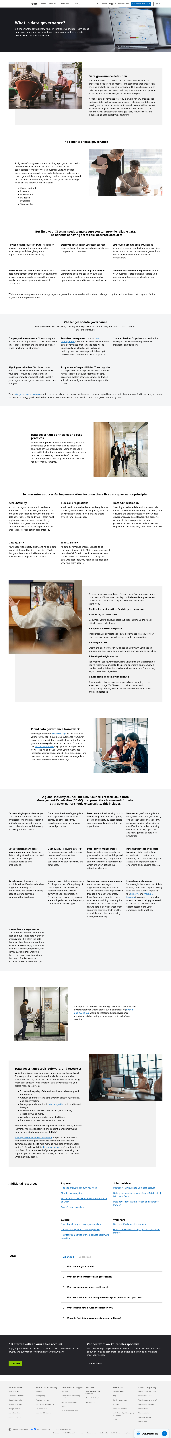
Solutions (65, 3)
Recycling (127, 1433)
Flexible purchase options (45, 1404)
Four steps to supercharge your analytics (81, 1224)
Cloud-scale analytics (71, 1193)
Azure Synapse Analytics (73, 1207)
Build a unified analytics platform (130, 1224)
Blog (114, 1396)
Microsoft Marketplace (93, 1398)
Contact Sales (123, 3)
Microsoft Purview (44, 746)
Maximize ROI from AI (43, 1413)
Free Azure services (42, 1400)
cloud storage (59, 733)
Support (112, 3)
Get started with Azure (141, 3)
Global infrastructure (16, 1400)
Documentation (118, 1391)
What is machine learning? (147, 1400)
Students (116, 1404)
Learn (104, 3)
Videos (115, 1419)
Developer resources (120, 1400)
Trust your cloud (14, 1409)
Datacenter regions (15, 1404)
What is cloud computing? (147, 1391)
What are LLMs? (143, 1413)
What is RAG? (142, 1421)
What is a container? (145, 1417)
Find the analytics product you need (79, 1187)
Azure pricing (40, 1396)
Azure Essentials (14, 1413)
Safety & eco (115, 1433)
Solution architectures (69, 1402)
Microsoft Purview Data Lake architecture (134, 1187)
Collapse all (85, 1256)
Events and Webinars (120, 1409)
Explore (43, 3)
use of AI (134, 893)
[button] (151, 1433)
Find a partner (91, 1402)
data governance (51, 1147)
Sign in (157, 3)
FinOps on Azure (41, 1409)
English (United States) (20, 1429)
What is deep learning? (146, 1404)
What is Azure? (14, 1391)
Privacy (81, 1433)
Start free (15, 1363)
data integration (56, 1104)
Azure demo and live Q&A (70, 1411)
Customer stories (14, 1417)
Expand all (68, 1256)
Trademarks (104, 1433)
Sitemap (56, 1433)
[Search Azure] (97, 3)
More (76, 3)
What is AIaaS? (143, 1409)
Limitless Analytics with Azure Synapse (80, 1229)
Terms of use (91, 1433)
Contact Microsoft (69, 1433)
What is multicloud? (145, 1396)
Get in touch (95, 1363)
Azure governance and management (33, 1137)
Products (52, 3)
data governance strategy (27, 394)
